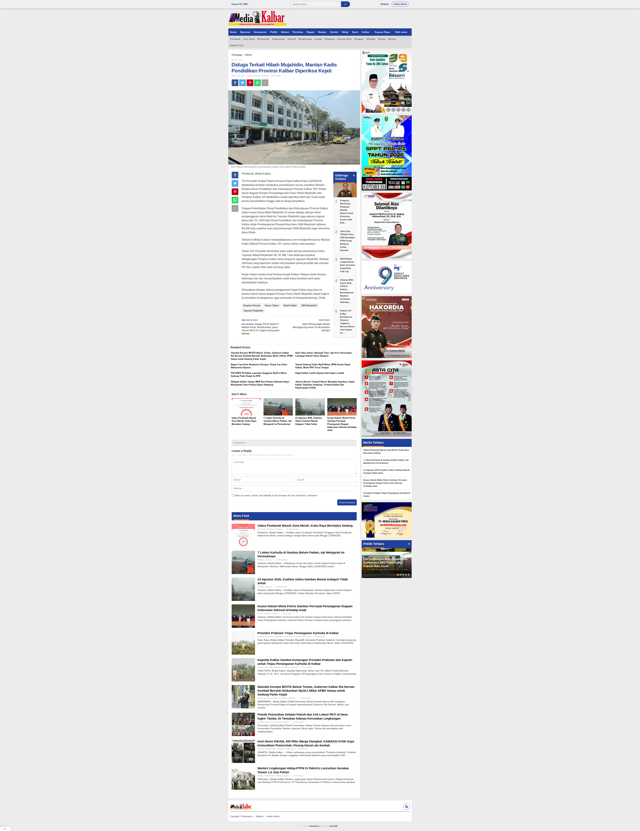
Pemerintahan (287, 636)
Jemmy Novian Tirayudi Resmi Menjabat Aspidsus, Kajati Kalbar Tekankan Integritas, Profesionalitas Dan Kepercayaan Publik (324, 384)
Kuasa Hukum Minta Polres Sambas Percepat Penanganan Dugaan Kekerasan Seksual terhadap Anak (341, 424)
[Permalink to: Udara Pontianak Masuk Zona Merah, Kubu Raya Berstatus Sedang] (246, 407)
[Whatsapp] (257, 82)
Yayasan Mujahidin (253, 310)
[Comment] (265, 82)
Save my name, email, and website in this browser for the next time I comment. (276, 495)
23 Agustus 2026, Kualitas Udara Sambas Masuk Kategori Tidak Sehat (308, 421)
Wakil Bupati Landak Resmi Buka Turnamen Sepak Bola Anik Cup (347, 265)
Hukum (249, 76)
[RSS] (406, 807)
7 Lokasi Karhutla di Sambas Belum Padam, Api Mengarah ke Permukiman (278, 421)
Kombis (260, 776)
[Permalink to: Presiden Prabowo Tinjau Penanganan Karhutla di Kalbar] (243, 642)
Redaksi (260, 816)
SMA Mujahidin (309, 305)
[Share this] (235, 82)
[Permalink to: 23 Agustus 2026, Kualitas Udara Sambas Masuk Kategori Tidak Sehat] (310, 407)
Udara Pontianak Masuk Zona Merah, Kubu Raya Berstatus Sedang (244, 421)
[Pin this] (250, 82)
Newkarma (314, 826)
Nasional (277, 636)
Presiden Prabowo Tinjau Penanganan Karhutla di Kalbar (298, 633)
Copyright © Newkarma (241, 816)
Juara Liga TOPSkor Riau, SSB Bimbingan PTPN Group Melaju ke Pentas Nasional (347, 240)
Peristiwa (256, 76)
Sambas (268, 560)
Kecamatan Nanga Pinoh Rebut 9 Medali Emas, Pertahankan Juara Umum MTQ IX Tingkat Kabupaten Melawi (261, 327)
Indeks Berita (273, 816)
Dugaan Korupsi (251, 305)
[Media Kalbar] (257, 18)
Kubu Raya (262, 529)
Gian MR (334, 826)
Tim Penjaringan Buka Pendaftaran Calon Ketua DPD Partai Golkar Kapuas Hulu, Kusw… (385, 563)
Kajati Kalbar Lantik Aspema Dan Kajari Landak (319, 373)
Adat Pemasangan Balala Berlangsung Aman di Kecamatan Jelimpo (311, 325)
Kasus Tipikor (272, 305)
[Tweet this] (242, 82)
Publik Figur (306, 636)
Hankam (261, 636)
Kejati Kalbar (290, 305)
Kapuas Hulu (276, 722)
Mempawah (262, 698)
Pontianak (265, 76)
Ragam (286, 776)
